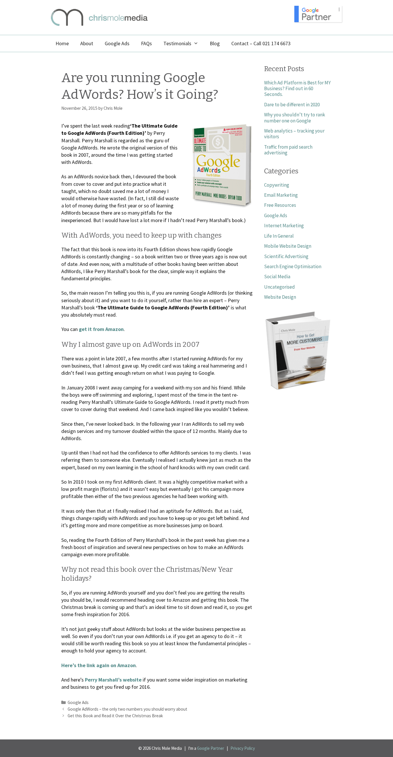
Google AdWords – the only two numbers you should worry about (127, 709)
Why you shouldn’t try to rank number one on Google (294, 117)
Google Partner (210, 748)
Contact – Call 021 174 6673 (261, 43)
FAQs (146, 43)
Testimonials (177, 43)
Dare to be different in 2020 (292, 104)
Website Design (280, 297)
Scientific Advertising (286, 256)
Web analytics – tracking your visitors (294, 134)
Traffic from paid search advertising (288, 150)
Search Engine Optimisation (292, 266)
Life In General (279, 236)
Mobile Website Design (287, 246)
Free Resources (280, 205)
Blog (215, 43)
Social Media (277, 276)
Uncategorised (279, 287)
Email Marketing (281, 195)
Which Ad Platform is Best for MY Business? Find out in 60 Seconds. (297, 89)
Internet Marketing (284, 225)
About (86, 43)
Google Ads (117, 43)
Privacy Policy (242, 748)
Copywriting (276, 185)
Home (62, 43)
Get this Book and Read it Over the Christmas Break (115, 715)
